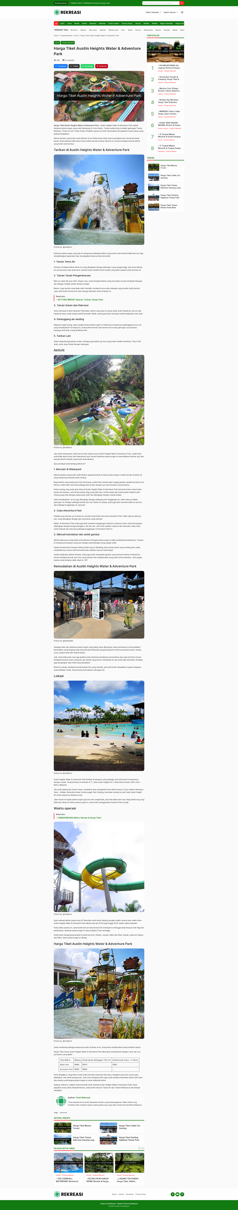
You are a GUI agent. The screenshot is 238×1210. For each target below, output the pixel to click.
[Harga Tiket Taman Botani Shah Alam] (153, 207)
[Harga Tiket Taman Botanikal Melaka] (68, 1163)
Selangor (120, 1175)
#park (130, 30)
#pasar (158, 30)
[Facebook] (173, 1194)
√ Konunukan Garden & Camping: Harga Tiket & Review (168, 79)
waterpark (63, 1113)
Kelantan (92, 23)
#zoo (123, 30)
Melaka (146, 23)
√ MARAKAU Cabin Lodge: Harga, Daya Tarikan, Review (169, 113)
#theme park (113, 30)
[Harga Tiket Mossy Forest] (62, 1128)
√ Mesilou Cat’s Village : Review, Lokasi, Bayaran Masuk (168, 90)
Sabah (160, 82)
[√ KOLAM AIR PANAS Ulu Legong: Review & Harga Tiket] (165, 51)
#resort (138, 30)
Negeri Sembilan (166, 23)
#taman (83, 30)
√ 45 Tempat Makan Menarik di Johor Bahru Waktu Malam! (97, 1181)
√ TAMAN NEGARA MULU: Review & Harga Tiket (78, 818)
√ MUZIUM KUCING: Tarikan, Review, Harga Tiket (88, 3)
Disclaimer (130, 1194)
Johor (62, 23)
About (114, 1194)
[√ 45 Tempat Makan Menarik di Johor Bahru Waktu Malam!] (99, 1163)
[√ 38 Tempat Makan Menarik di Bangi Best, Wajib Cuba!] (129, 1163)
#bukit (175, 30)
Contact (121, 1194)
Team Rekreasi (82, 1097)
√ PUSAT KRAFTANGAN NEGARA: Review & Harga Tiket (169, 125)
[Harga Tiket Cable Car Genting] (108, 1128)
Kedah (76, 23)
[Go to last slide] (139, 1148)
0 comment (69, 60)
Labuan (138, 23)
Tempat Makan (169, 12)
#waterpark (148, 30)
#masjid (167, 30)
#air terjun (93, 30)
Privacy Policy (141, 1194)
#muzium (74, 30)
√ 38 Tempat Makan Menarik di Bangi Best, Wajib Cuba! (127, 1181)
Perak (160, 140)
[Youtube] (177, 1194)
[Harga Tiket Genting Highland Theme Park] (108, 1139)
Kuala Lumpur (113, 23)
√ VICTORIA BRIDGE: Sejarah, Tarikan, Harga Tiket (79, 300)
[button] (181, 3)
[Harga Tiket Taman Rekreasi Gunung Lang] (62, 1139)
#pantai (103, 30)
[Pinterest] (182, 1194)
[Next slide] (143, 1148)
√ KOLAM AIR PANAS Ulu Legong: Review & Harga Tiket (168, 67)
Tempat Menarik (152, 12)
